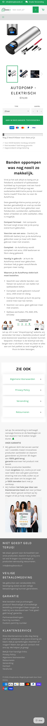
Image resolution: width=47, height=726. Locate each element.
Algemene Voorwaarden (22, 379)
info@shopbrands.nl (14, 2)
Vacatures (7, 669)
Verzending (22, 401)
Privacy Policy (22, 390)
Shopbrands (14, 677)
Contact (6, 666)
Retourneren (22, 412)
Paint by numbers (11, 620)
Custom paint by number (15, 623)
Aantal (37, 106)
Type (16, 106)
